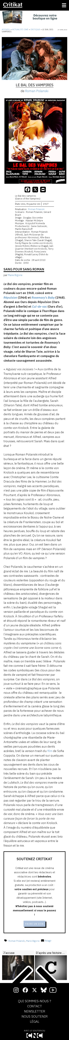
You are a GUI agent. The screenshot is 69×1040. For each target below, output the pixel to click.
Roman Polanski (36, 91)
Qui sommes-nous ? (34, 1001)
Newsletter (34, 1011)
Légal (34, 1022)
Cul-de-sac (39, 306)
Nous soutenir (35, 1016)
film (49, 751)
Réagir (48, 940)
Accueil (6, 29)
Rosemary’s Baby (43, 297)
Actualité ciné (20, 29)
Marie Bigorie (33, 940)
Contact (34, 1006)
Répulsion (10, 297)
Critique (35, 29)
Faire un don (34, 923)
